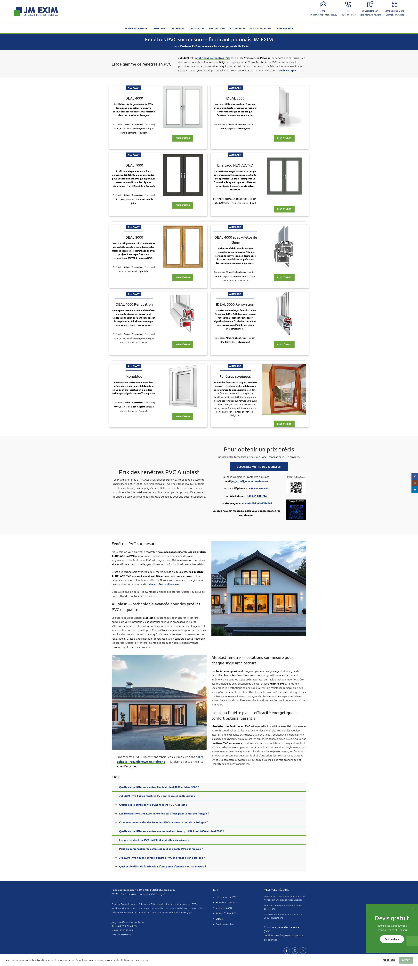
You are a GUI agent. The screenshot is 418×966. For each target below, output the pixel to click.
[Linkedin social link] (303, 950)
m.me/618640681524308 (257, 503)
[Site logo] (36, 11)
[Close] (414, 908)
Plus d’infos (183, 138)
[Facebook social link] (286, 950)
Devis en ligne (392, 939)
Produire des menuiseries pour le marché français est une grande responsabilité (284, 898)
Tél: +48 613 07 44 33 (124, 926)
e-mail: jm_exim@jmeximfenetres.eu (323, 12)
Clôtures (220, 918)
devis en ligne (287, 70)
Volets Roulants (224, 907)
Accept (406, 960)
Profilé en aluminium (226, 902)
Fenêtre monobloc (225, 924)
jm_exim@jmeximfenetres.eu (249, 481)
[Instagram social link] (295, 950)
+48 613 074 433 (259, 488)
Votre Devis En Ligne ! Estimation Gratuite (395, 12)
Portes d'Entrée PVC (226, 913)
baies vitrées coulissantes (163, 584)
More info (389, 959)
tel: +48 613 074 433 (348, 12)
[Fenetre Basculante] (284, 389)
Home (173, 46)
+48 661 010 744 (257, 496)
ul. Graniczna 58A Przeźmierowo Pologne (370, 12)
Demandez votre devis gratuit (259, 466)
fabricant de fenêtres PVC (213, 57)
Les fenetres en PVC (226, 896)
